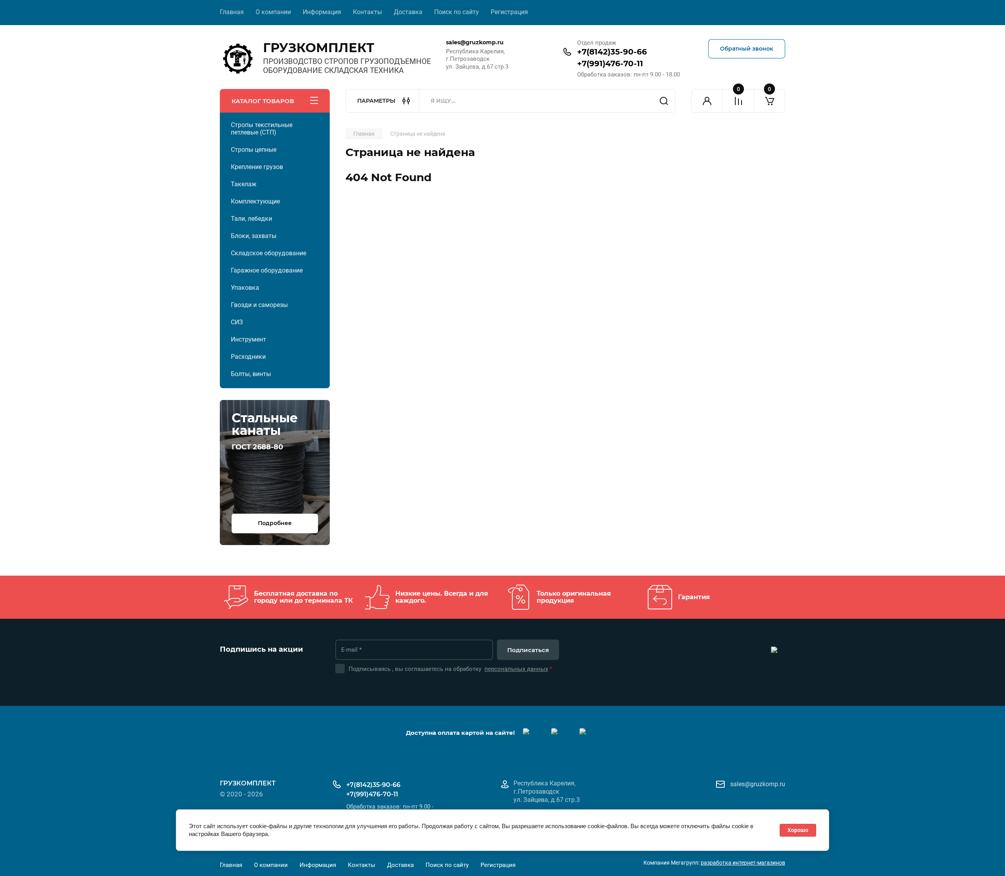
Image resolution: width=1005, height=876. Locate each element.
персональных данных (516, 668)
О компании (273, 12)
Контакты (367, 12)
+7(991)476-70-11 (610, 63)
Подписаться (528, 650)
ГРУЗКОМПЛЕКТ (318, 47)
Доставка (408, 12)
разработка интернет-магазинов (743, 863)
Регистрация (509, 12)
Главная (232, 12)
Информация (322, 12)
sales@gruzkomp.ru (757, 784)
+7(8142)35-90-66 (612, 51)
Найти (664, 101)
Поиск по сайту (456, 12)
